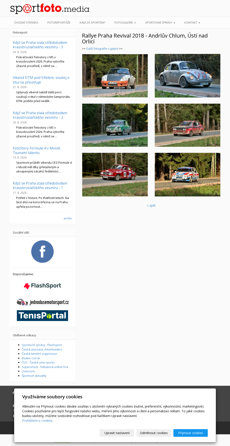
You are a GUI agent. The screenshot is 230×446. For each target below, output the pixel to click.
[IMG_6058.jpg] (188, 174)
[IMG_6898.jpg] (115, 125)
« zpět (151, 205)
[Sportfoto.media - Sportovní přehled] (42, 8)
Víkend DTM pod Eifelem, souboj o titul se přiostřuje (41, 80)
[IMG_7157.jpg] (188, 75)
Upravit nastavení (117, 433)
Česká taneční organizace (39, 354)
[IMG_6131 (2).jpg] (115, 75)
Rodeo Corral (31, 358)
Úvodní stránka (26, 22)
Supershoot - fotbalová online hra (45, 367)
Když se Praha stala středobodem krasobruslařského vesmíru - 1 (40, 185)
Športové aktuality (34, 376)
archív (68, 218)
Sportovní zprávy (159, 22)
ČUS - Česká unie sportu (38, 362)
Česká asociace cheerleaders (42, 349)
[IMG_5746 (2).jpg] (115, 174)
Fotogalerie (124, 22)
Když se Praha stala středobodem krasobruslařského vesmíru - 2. (40, 115)
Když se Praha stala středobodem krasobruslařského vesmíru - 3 (40, 44)
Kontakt (191, 22)
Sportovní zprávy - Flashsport (42, 345)
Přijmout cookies (190, 433)
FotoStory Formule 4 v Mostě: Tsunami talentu (37, 150)
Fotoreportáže (59, 22)
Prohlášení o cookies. (37, 420)
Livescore (28, 371)
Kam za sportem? (92, 22)
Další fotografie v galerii (102, 49)
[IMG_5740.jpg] (188, 125)
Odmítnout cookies (154, 433)
